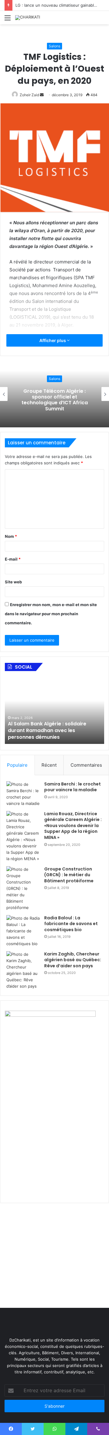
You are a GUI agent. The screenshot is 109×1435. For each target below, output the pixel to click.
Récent (49, 765)
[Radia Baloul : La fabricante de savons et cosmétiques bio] (23, 931)
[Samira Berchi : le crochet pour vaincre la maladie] (23, 794)
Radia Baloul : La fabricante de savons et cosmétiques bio (71, 924)
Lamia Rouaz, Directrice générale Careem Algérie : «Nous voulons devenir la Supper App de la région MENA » (73, 825)
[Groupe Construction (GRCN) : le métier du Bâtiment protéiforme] (23, 888)
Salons (54, 46)
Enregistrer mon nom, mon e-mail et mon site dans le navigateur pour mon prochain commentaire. (51, 613)
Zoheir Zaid (29, 95)
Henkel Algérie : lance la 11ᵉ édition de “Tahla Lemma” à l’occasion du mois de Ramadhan (57, 730)
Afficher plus (53, 340)
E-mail (13, 559)
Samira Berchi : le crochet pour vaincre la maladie (72, 787)
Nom (11, 536)
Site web (13, 581)
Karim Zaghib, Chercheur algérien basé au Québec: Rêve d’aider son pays (72, 960)
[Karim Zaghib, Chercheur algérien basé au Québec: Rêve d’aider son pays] (23, 970)
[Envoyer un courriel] (42, 95)
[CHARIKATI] (27, 17)
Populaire (17, 765)
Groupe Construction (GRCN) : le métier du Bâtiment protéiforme (69, 875)
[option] (59, 710)
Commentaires (86, 765)
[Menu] (8, 20)
